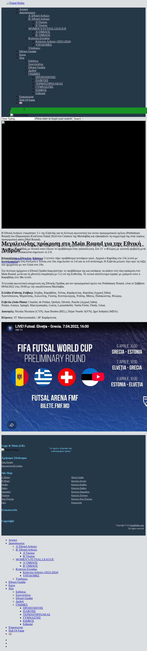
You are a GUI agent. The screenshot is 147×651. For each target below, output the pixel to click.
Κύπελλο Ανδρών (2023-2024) (40, 572)
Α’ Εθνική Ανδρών (26, 546)
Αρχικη (13, 539)
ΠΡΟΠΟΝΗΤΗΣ (33, 607)
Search (77, 118)
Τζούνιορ (5, 495)
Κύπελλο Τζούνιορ (79, 495)
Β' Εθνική (5, 481)
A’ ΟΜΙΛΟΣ (30, 562)
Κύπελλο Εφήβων (79, 484)
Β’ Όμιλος (29, 556)
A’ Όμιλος (29, 552)
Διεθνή (20, 601)
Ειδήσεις (21, 591)
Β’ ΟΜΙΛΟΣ (30, 565)
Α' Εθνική (5, 477)
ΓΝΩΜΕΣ (22, 604)
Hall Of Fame (16, 630)
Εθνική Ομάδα (77, 477)
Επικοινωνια (16, 627)
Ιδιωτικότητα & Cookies (11, 466)
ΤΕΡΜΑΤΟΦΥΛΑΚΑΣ (36, 614)
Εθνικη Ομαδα (17, 582)
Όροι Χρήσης (7, 462)
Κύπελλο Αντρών (78, 481)
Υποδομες (22, 578)
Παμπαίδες (6, 492)
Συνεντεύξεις (23, 595)
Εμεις (12, 585)
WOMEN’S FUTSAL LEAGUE (35, 559)
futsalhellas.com (137, 525)
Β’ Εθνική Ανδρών (26, 549)
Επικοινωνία (76, 502)
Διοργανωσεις (17, 543)
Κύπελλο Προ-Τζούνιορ (81, 499)
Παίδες (4, 488)
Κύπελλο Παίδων (78, 488)
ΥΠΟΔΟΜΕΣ (31, 575)
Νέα (11, 588)
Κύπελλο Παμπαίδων (80, 492)
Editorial (28, 624)
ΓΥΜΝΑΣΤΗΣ (32, 617)
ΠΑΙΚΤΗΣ (29, 611)
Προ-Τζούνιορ (7, 499)
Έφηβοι (4, 484)
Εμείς (3, 502)
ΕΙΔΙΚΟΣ (28, 620)
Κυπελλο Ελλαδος (26, 569)
